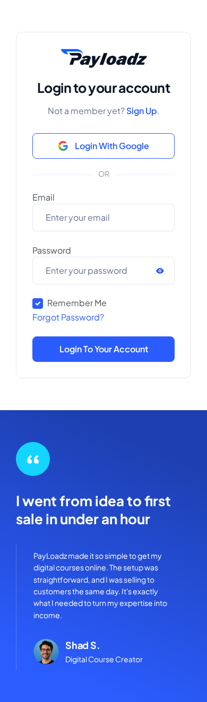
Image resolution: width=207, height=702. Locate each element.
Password (51, 250)
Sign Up (141, 110)
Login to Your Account (103, 348)
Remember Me (77, 302)
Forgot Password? (68, 317)
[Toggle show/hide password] (157, 270)
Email (43, 197)
